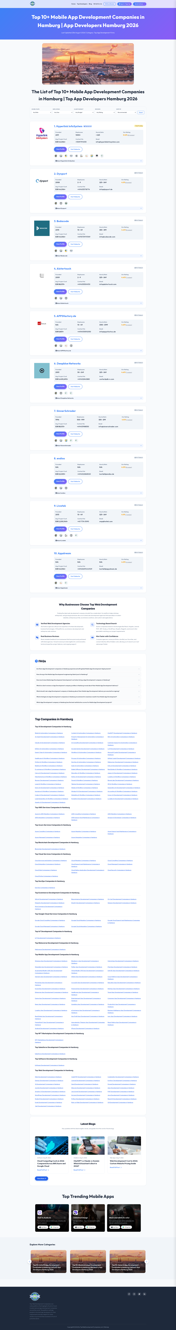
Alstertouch (64, 268)
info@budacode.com (107, 237)
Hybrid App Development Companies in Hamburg (123, 961)
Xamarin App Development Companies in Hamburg (51, 976)
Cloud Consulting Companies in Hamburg (120, 860)
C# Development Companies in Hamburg (120, 1102)
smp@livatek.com (105, 521)
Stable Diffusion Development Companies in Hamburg (88, 769)
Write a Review (109, 4)
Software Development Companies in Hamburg (49, 1065)
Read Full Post (42, 1170)
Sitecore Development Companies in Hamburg (85, 1088)
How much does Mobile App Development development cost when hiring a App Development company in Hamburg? (73, 680)
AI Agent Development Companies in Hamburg (49, 737)
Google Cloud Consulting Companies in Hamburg (50, 920)
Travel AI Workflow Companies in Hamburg (84, 780)
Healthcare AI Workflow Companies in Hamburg (49, 758)
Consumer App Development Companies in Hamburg (124, 998)
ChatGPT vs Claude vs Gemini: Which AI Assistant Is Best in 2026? (86, 1163)
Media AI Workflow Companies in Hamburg (84, 788)
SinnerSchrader (66, 410)
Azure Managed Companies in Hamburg (47, 837)
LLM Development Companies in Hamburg (121, 749)
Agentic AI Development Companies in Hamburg (50, 802)
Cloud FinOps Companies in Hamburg (46, 876)
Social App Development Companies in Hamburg (50, 989)
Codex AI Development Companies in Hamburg (49, 795)
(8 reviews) (128, 182)
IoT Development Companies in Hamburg (48, 938)
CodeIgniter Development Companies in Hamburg (123, 1077)
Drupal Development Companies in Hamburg (122, 1084)
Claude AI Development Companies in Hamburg (50, 743)
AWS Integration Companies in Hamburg (47, 817)
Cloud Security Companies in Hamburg (119, 870)
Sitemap (106, 1327)
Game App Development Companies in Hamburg (50, 998)
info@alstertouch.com (107, 284)
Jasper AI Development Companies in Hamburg (122, 773)
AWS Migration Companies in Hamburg (120, 814)
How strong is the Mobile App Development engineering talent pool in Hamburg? (62, 674)
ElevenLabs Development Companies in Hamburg (123, 780)
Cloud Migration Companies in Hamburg (83, 860)
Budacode (63, 221)
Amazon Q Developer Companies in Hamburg (122, 817)
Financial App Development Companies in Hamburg (87, 989)
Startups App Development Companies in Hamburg (124, 989)
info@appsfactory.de (107, 332)
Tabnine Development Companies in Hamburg (85, 784)
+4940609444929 (84, 569)
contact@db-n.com (106, 379)
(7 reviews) (129, 277)
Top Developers (82, 4)
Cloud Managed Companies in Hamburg (120, 864)
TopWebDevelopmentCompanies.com (91, 1327)
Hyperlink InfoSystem (69, 126)
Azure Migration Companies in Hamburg (83, 831)
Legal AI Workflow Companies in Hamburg (48, 784)
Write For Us (97, 4)
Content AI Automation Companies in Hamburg (85, 733)
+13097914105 (81, 142)
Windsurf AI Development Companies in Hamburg (86, 791)
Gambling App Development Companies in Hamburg (87, 1004)
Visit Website (75, 149)
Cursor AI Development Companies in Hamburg (122, 795)
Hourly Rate (36, 109)
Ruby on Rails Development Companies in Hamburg (87, 1102)
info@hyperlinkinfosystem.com (107, 142)
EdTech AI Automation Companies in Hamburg (49, 749)
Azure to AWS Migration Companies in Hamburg (49, 814)
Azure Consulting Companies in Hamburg (47, 831)
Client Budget (78, 109)
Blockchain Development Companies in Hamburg (50, 849)
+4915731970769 (83, 237)
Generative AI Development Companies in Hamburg (124, 788)
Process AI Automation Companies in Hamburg (86, 758)
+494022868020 (84, 474)
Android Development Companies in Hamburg (49, 1028)
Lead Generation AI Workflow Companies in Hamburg (51, 799)
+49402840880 (83, 379)
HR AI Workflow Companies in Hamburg (120, 784)
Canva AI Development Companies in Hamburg (49, 773)
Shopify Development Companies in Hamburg (85, 903)
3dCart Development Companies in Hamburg (49, 899)
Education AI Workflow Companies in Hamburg (85, 773)
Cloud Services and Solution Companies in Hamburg (51, 860)
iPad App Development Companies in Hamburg (122, 967)
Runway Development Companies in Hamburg (49, 780)
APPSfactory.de (66, 316)
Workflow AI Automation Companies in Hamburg (86, 752)
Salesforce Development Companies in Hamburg (50, 1054)
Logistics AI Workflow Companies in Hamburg (122, 777)
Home (73, 4)
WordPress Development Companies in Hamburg (50, 1095)
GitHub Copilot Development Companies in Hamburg (124, 758)
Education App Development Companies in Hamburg (124, 982)
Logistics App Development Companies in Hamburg (51, 1010)
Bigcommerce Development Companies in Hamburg (87, 899)
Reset (141, 112)
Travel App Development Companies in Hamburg (123, 992)
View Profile (60, 149)
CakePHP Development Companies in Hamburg (86, 1077)
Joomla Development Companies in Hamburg (49, 1088)
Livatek (61, 505)
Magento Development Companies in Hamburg (49, 903)
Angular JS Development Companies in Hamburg (50, 1091)
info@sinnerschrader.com (108, 426)
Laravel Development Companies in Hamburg (85, 1080)
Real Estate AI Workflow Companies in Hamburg (122, 769)
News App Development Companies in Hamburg (50, 1004)
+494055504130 (83, 284)
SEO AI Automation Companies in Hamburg (121, 737)
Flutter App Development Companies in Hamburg (86, 967)
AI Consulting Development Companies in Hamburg (87, 743)
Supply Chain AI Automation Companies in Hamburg (51, 752)
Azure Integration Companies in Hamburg (84, 837)
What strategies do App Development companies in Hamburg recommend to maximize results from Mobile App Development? (76, 697)
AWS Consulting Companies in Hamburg (83, 814)
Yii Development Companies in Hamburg (47, 1084)
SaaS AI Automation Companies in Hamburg (85, 766)
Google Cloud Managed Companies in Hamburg (50, 926)
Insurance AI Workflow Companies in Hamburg (49, 791)
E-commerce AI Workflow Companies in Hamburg (50, 769)
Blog (90, 4)
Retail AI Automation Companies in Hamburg (49, 733)
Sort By (118, 109)
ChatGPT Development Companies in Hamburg (122, 733)
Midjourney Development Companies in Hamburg (123, 762)
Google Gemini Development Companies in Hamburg (87, 749)
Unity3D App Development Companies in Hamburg (123, 970)
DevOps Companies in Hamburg (45, 887)
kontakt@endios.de (106, 474)
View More (41, 1178)
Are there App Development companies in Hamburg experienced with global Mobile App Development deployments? (73, 669)
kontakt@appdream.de (108, 569)
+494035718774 (83, 189)
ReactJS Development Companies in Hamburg (122, 1099)
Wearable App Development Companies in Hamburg (51, 967)
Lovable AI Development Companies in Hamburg (123, 799)
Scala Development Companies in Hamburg (48, 1102)
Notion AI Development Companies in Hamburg (86, 777)
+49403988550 (83, 426)
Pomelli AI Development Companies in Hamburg (86, 799)
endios (61, 458)
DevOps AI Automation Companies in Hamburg (86, 762)
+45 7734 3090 (83, 521)
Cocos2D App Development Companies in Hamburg (87, 982)
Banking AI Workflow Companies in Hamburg (48, 766)
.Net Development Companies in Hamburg (48, 1106)
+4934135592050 (84, 332)
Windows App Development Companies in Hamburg (51, 961)
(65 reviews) (131, 135)
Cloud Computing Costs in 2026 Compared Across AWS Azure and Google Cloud (51, 1163)
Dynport (62, 173)
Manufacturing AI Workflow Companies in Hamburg (51, 777)
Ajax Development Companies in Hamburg (121, 1088)
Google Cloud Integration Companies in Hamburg (86, 926)
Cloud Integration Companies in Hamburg (47, 864)
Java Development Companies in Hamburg (121, 1095)
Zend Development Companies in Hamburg (84, 1084)
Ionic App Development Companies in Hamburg (122, 1016)
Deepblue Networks (69, 363)
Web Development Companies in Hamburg (48, 1077)
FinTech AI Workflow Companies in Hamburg (48, 762)
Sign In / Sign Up (125, 4)
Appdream (64, 553)
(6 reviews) (129, 325)
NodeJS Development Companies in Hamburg (49, 1099)
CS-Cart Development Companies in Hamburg (122, 899)
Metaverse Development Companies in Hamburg (50, 949)
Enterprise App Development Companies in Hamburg (51, 992)
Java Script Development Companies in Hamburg (86, 1091)
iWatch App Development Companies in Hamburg (86, 976)
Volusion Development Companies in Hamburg (122, 903)
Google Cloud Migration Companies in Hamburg (86, 920)
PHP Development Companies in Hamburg (121, 1091)
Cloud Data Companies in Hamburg (46, 870)
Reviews (97, 109)
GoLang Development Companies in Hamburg (85, 1095)
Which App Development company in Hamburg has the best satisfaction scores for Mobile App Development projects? (74, 702)
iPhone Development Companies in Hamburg (85, 1028)
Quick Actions (139, 4)
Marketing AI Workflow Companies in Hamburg (85, 795)
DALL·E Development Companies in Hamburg (122, 766)
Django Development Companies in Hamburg (49, 1080)
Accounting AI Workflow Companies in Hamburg (122, 791)
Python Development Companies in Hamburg (85, 1099)
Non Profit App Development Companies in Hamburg (87, 1016)
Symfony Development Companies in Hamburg (122, 1080)
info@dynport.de (105, 189)
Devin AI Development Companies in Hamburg (49, 788)
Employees (56, 109)
